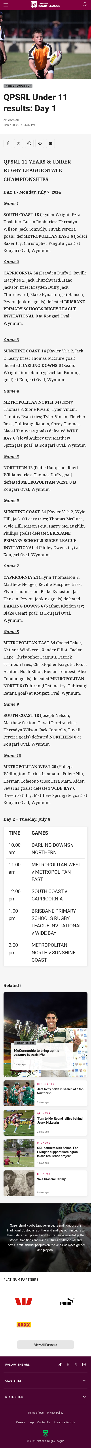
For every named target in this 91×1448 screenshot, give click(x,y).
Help (31, 1422)
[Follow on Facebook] (68, 1364)
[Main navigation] (6, 4)
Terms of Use (36, 1412)
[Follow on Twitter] (76, 1364)
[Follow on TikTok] (60, 1364)
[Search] (85, 5)
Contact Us (43, 1422)
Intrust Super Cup (18, 86)
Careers (20, 1422)
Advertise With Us (64, 1422)
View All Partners (45, 1345)
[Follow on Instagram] (84, 1364)
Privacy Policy (55, 1412)
